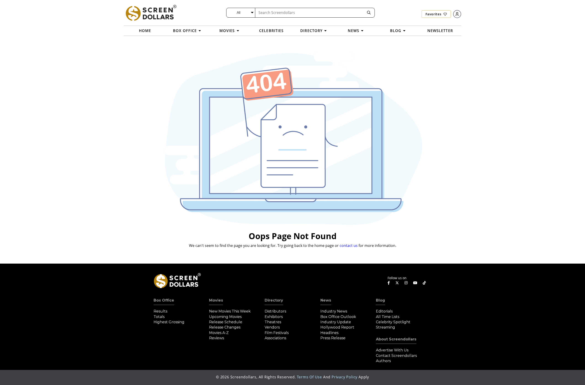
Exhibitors (274, 317)
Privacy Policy (344, 377)
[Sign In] (457, 14)
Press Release (333, 338)
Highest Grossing (169, 322)
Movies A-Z (219, 333)
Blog (380, 300)
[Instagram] (406, 282)
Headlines (329, 333)
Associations (275, 338)
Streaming (385, 327)
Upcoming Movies (225, 317)
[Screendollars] (151, 12)
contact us (349, 245)
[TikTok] (424, 282)
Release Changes (224, 327)
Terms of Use (309, 377)
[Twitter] (397, 282)
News (325, 300)
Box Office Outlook (338, 317)
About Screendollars (396, 339)
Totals (159, 317)
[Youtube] (415, 282)
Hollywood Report (337, 327)
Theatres (273, 322)
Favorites (433, 14)
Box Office (164, 300)
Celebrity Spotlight (393, 322)
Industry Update (335, 322)
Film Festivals (277, 333)
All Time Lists (387, 317)
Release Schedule (225, 322)
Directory (274, 300)
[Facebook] (389, 282)
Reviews (216, 338)
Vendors (272, 327)
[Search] (368, 12)
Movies (216, 300)
